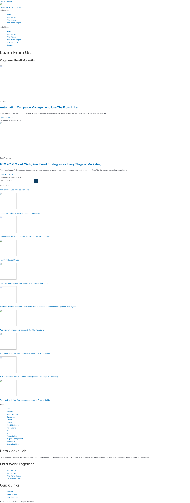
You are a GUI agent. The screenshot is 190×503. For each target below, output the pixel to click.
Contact (10, 45)
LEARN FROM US (6, 7)
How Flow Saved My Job (9, 260)
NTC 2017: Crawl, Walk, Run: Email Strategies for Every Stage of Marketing (50, 164)
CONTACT (19, 7)
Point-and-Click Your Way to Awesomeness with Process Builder (25, 353)
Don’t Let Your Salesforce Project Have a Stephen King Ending (24, 283)
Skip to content (6, 1)
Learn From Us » (6, 118)
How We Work (12, 17)
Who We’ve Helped (14, 23)
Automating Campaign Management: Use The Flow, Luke (39, 107)
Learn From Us (12, 42)
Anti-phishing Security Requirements (14, 190)
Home (9, 15)
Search (2, 180)
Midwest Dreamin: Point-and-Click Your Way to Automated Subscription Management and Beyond (38, 307)
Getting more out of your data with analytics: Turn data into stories (25, 236)
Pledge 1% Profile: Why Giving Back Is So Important (20, 213)
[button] (95, 10)
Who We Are (11, 20)
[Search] (36, 181)
